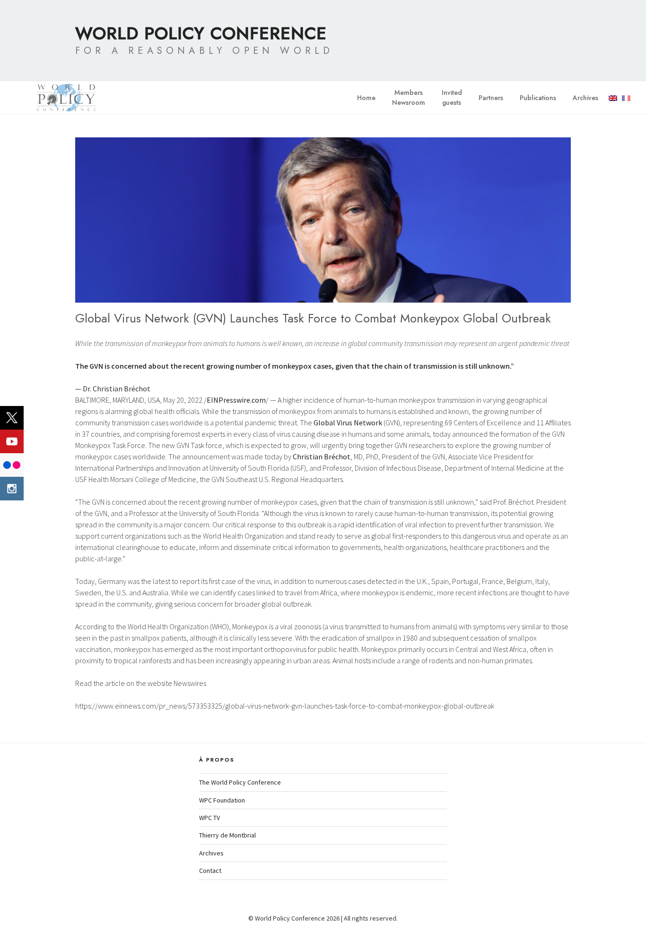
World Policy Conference (201, 33)
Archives (585, 97)
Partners (491, 97)
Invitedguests (452, 97)
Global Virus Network (348, 422)
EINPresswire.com (236, 400)
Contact (210, 870)
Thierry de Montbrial (227, 835)
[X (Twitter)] (12, 418)
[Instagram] (12, 488)
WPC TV (209, 817)
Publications (538, 97)
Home (366, 97)
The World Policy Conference (240, 782)
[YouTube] (12, 441)
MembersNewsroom (408, 97)
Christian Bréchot (321, 456)
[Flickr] (12, 465)
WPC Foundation (222, 800)
